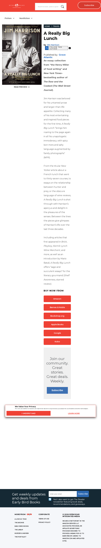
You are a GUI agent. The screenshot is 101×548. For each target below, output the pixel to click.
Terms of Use (44, 519)
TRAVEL (56, 26)
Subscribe (89, 5)
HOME (47, 26)
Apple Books (57, 324)
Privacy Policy (44, 522)
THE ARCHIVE (19, 523)
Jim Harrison (53, 45)
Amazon (57, 299)
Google (57, 333)
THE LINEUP (19, 530)
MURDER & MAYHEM (22, 533)
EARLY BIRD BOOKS (22, 526)
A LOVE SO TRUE (20, 519)
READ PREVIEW (20, 87)
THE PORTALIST (20, 537)
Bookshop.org (57, 316)
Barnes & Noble (57, 307)
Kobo (57, 341)
